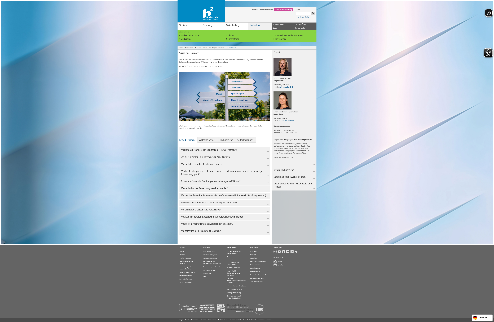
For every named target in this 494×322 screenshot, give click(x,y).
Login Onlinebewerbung (283, 10)
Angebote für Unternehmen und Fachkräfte (233, 273)
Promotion (207, 273)
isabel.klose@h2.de (286, 121)
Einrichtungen (255, 268)
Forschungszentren (210, 258)
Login (181, 320)
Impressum (212, 320)
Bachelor (182, 251)
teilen (280, 261)
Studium (183, 25)
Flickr (288, 251)
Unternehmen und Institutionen (289, 35)
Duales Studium (185, 258)
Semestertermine (185, 279)
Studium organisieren (187, 272)
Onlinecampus (279, 24)
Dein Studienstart (185, 282)
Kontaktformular (191, 320)
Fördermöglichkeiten (234, 289)
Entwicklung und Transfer (212, 267)
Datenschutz (222, 320)
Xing (297, 251)
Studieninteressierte (190, 35)
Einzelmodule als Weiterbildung (233, 263)
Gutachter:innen (245, 139)
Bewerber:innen (187, 139)
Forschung (207, 25)
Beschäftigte (233, 38)
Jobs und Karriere (201, 48)
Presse (270, 10)
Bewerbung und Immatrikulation (185, 268)
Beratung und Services (258, 278)
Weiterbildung (232, 25)
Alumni (231, 35)
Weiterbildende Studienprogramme (234, 258)
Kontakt (255, 10)
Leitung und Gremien (258, 261)
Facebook (284, 251)
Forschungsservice (209, 270)
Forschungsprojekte (210, 255)
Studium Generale (233, 268)
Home (181, 48)
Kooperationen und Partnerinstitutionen (234, 297)
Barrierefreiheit (235, 320)
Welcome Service (207, 139)
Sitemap (203, 320)
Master (182, 255)
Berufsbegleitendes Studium (186, 262)
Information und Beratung (236, 286)
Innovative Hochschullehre (259, 275)
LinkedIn (292, 251)
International (281, 38)
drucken (281, 265)
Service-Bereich (231, 48)
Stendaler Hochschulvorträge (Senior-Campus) (236, 280)
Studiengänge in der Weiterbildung (234, 252)
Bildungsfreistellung (234, 293)
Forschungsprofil (209, 251)
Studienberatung (185, 276)
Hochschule (255, 25)
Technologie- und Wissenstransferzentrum (212, 262)
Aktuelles (206, 277)
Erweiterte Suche (303, 17)
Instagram (276, 251)
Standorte (263, 10)
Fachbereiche (226, 139)
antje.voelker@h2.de (287, 87)
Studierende (186, 38)
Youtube (280, 251)
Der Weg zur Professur (216, 48)
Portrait (253, 255)
